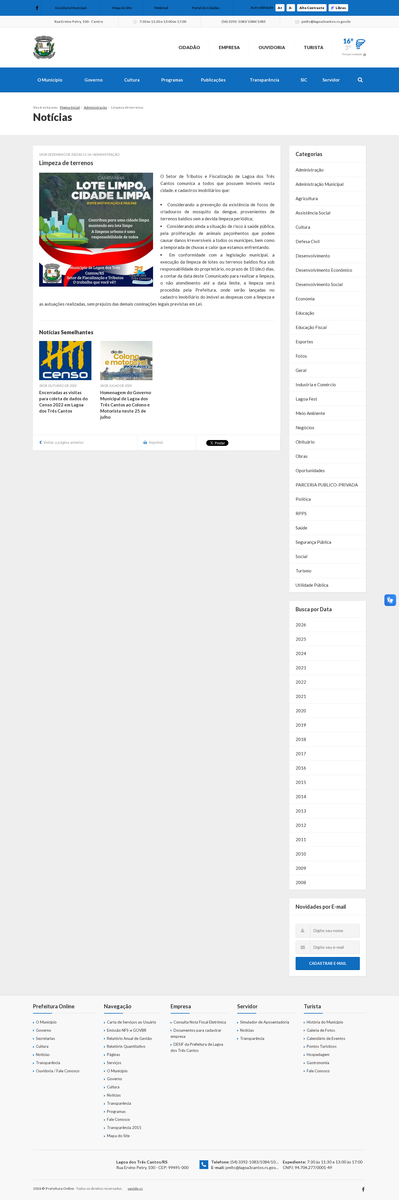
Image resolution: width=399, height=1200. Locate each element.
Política (303, 499)
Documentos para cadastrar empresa (196, 1033)
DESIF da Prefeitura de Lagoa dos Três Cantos (197, 1047)
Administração (95, 107)
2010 (301, 853)
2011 (301, 839)
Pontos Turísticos (321, 1046)
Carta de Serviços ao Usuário (131, 1022)
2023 (301, 667)
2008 (301, 882)
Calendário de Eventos (326, 1038)
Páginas (113, 1054)
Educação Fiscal (311, 327)
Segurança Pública (313, 542)
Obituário (305, 441)
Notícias (43, 1054)
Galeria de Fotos (321, 1030)
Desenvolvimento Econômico (324, 270)
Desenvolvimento (313, 255)
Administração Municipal (320, 184)
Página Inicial (70, 107)
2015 (301, 782)
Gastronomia (318, 1062)
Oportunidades (310, 470)
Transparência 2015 (124, 1127)
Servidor (331, 79)
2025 (301, 639)
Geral (301, 370)
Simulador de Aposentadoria (264, 1022)
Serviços (114, 1062)
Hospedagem (318, 1054)
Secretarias (45, 1038)
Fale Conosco (118, 1119)
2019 (301, 725)
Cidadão (189, 47)
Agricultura (307, 198)
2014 (301, 796)
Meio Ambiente (310, 413)
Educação (305, 313)
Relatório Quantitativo (126, 1046)
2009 (301, 868)
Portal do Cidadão (205, 8)
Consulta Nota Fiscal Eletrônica (200, 1022)
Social (301, 556)
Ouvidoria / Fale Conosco (57, 1071)
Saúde (301, 527)
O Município (49, 79)
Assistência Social (313, 212)
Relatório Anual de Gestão (129, 1038)
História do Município (325, 1022)
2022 (301, 682)
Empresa (229, 47)
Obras (302, 456)
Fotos (301, 356)
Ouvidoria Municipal (70, 8)
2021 (301, 696)
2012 (301, 825)
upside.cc (135, 1188)
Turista (313, 47)
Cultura (132, 79)
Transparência (264, 79)
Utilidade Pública (312, 585)
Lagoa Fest (306, 398)
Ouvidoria (272, 47)
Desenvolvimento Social (319, 284)
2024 (301, 653)
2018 (301, 739)
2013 (301, 810)
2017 (301, 753)
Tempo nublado (352, 54)
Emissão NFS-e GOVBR (126, 1030)
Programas (172, 79)
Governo (93, 79)
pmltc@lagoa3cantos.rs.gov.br (252, 1167)
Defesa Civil (308, 241)
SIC (304, 79)
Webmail (161, 8)
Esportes (304, 341)
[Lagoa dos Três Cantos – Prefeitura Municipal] (44, 47)
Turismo (303, 570)
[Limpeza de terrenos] (96, 230)
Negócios (305, 427)
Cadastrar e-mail (327, 963)
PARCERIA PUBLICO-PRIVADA (327, 484)
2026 (301, 624)
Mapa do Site (122, 8)
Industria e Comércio (316, 384)
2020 (301, 710)
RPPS (301, 513)
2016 (301, 767)
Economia (305, 298)
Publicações (213, 79)
